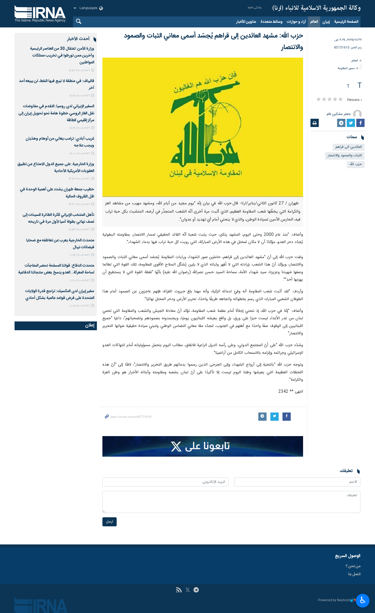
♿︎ (363, 600)
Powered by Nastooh (334, 600)
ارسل (109, 522)
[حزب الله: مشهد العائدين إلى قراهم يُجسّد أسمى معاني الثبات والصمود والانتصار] (202, 127)
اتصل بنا (354, 574)
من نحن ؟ (353, 566)
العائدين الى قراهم (348, 147)
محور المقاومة (346, 68)
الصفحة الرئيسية (346, 22)
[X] (187, 590)
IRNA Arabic (316, 8)
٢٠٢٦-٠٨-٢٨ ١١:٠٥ (79, 306)
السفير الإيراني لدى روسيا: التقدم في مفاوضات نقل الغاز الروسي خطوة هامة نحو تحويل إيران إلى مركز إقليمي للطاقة (56, 113)
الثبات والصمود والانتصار (345, 156)
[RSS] (179, 590)
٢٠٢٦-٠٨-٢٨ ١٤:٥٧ (79, 70)
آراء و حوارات (296, 22)
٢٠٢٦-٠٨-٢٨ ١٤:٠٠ (79, 153)
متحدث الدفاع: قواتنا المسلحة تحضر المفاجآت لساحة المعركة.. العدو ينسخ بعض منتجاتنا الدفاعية (56, 269)
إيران (326, 22)
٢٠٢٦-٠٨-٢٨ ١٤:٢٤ (79, 128)
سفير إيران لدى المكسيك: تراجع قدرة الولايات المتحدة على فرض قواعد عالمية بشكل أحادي (59, 294)
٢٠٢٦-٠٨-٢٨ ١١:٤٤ (80, 255)
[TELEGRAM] (196, 590)
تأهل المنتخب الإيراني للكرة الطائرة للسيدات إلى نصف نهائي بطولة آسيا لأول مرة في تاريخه (58, 218)
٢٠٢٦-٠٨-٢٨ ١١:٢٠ (80, 280)
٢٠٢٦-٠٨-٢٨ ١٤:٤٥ (79, 95)
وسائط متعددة (271, 22)
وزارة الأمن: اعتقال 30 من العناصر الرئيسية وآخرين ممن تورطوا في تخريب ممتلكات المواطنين (62, 56)
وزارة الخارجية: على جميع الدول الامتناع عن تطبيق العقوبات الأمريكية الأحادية (55, 167)
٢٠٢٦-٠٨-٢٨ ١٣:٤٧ (79, 179)
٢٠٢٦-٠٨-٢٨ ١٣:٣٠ (79, 204)
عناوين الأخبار (246, 22)
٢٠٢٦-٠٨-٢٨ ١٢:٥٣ (79, 229)
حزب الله (355, 164)
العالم (314, 22)
